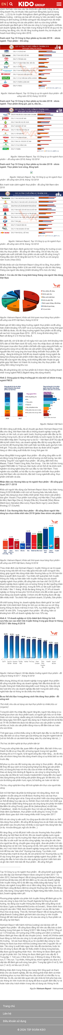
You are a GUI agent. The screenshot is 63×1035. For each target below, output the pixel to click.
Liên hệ (7, 1013)
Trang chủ (9, 1006)
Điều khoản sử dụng (14, 1021)
